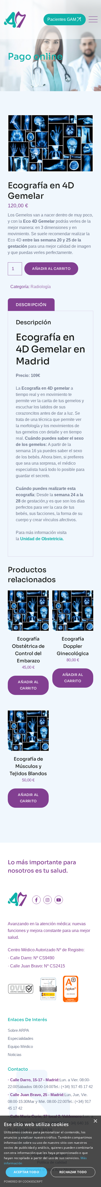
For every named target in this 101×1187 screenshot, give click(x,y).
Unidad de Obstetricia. (42, 539)
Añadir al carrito (51, 268)
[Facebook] (36, 900)
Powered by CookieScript (23, 1181)
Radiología (41, 286)
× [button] (95, 1121)
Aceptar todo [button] (26, 1172)
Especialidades (20, 1038)
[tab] (31, 304)
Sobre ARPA (18, 1030)
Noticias (14, 1054)
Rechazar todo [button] (73, 1172)
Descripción (31, 304)
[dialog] (50, 1151)
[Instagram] (47, 900)
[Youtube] (58, 900)
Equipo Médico (20, 1046)
